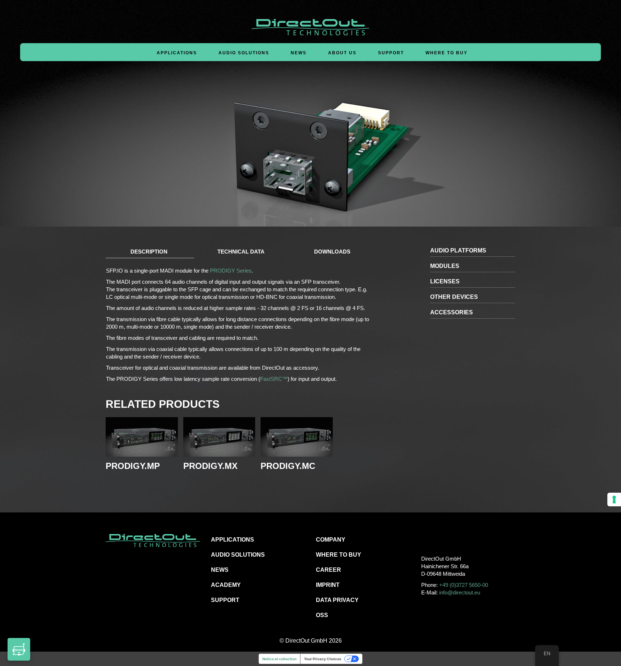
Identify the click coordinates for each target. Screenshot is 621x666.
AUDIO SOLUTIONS (238, 555)
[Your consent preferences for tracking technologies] (614, 499)
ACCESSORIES (451, 312)
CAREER (328, 570)
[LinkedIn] (458, 539)
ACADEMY (226, 585)
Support (391, 52)
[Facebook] (426, 539)
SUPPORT (225, 600)
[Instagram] (442, 539)
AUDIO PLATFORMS (458, 250)
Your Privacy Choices (322, 659)
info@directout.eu (459, 592)
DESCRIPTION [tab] (148, 251)
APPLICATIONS (232, 540)
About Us (342, 52)
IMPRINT (328, 585)
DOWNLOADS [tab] (332, 251)
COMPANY (330, 540)
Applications (177, 52)
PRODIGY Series (231, 271)
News (299, 52)
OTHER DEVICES (454, 297)
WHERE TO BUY (447, 52)
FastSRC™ (274, 379)
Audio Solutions (243, 52)
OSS (322, 615)
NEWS (220, 570)
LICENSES (445, 281)
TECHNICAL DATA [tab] (240, 251)
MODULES (444, 266)
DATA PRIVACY (337, 600)
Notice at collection (279, 659)
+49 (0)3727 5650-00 (463, 585)
